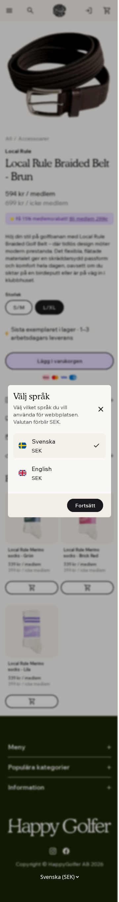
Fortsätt (85, 505)
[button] (59, 445)
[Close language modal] (101, 409)
